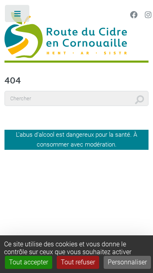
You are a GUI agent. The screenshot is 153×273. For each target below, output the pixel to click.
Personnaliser (127, 262)
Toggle (17, 15)
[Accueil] (76, 36)
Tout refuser (78, 262)
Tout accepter (28, 262)
